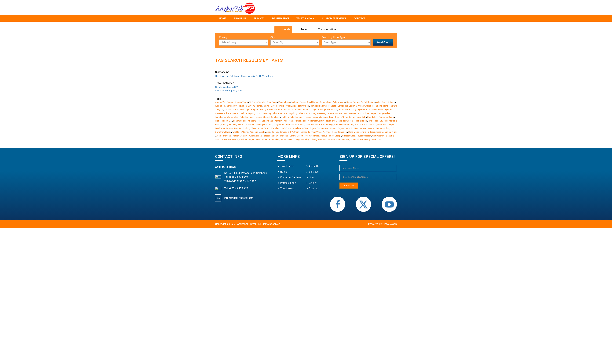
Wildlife (244, 132)
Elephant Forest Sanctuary (268, 117)
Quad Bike (249, 124)
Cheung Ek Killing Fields (232, 124)
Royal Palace (300, 121)
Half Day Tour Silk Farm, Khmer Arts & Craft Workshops (244, 76)
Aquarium (254, 132)
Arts (378, 102)
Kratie (217, 121)
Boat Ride (282, 113)
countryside (303, 106)
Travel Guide (287, 166)
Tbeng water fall (318, 139)
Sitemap (313, 188)
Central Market (296, 136)
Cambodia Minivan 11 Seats (323, 106)
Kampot (278, 121)
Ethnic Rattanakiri (230, 139)
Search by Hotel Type (333, 37)
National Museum (316, 121)
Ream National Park (295, 124)
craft (262, 132)
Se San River (286, 139)
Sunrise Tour (325, 102)
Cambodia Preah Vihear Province (315, 132)
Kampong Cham (386, 117)
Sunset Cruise (348, 136)
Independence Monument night (382, 132)
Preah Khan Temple (224, 128)
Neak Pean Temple (385, 124)
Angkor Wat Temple (224, 102)
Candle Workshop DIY (226, 87)
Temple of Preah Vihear (338, 139)
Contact (359, 18)
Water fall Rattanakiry (360, 139)
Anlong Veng (339, 102)
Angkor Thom (241, 102)
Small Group (312, 102)
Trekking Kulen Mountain (292, 117)
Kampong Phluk (253, 113)
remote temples (231, 117)
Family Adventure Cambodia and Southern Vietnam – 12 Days (288, 109)
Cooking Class (249, 128)
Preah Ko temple (246, 139)
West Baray (291, 106)
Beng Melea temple (357, 132)
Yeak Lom (376, 139)
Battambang (267, 121)
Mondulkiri (372, 117)
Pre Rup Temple (312, 136)
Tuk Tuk (372, 124)
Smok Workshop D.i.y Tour (228, 90)
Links (311, 177)
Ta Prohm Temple (257, 102)
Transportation (327, 29)
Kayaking (293, 113)
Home (222, 18)
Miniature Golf (359, 117)
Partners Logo (288, 182)
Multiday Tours (298, 102)
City (272, 37)
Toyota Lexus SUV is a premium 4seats (356, 128)
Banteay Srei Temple (343, 124)
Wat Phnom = (378, 136)
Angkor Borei (254, 121)
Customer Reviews (334, 18)
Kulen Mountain (247, 117)
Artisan (391, 102)
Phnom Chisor (239, 121)
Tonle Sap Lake (269, 113)
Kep (334, 132)
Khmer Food (263, 128)
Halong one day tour (327, 109)
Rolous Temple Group (331, 136)
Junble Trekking (223, 136)
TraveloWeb (390, 224)
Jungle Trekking (318, 113)
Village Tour (278, 124)
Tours (304, 29)
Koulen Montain (240, 136)
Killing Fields (361, 121)
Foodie (237, 128)
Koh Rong (288, 121)
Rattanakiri (274, 139)
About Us (240, 18)
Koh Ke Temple (369, 113)
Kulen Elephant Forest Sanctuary (263, 136)
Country (223, 37)
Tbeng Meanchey (302, 139)
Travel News (287, 188)
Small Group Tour (300, 128)
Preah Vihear (261, 139)
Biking (266, 106)
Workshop (220, 106)
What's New (304, 18)
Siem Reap (272, 102)
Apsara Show (361, 124)
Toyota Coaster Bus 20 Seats (323, 128)
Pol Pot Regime (368, 102)
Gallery (313, 182)
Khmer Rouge (352, 102)
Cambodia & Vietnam (289, 132)
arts (268, 132)
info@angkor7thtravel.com (238, 197)
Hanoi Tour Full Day (347, 109)
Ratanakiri (342, 132)
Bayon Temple (277, 106)
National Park (355, 113)
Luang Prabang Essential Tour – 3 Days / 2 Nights (328, 117)
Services (259, 18)
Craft (384, 102)
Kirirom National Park (337, 113)
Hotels (286, 29)
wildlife (235, 132)
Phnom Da (227, 121)
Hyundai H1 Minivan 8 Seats (370, 109)
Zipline (275, 132)
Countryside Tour (264, 124)
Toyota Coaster (364, 136)
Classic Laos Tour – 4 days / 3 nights (241, 109)
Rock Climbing (326, 124)
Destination (280, 18)
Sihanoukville (311, 124)
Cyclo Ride (373, 121)
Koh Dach (286, 128)
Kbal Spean (304, 113)
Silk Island (275, 128)
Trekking (284, 136)
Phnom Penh (284, 102)
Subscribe (349, 185)
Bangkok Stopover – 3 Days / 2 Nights (244, 106)
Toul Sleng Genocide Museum (339, 121)
